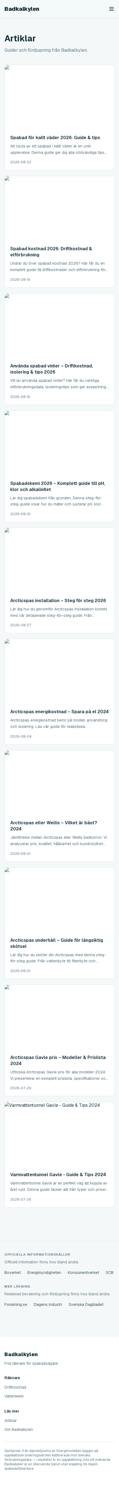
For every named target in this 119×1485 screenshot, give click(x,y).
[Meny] (111, 9)
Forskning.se (15, 1304)
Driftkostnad (15, 1387)
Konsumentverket (83, 1272)
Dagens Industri (48, 1304)
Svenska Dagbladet (86, 1304)
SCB (109, 1272)
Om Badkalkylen (18, 1429)
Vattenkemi (14, 1396)
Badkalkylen (21, 8)
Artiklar (10, 1420)
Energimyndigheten (44, 1272)
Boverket (12, 1272)
